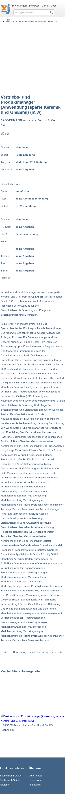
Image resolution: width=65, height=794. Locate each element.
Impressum (35, 784)
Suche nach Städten (10, 780)
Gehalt (45, 5)
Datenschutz (35, 775)
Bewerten (34, 5)
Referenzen (35, 780)
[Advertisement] (32, 58)
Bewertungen (19, 5)
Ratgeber (4, 784)
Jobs (54, 5)
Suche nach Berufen (10, 775)
